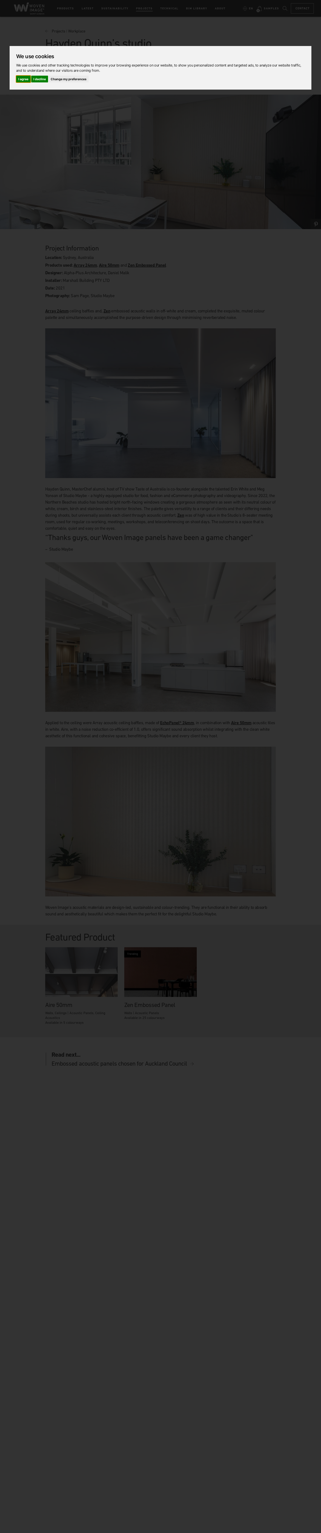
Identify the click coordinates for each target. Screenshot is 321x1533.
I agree (23, 79)
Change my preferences (68, 79)
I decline (39, 79)
